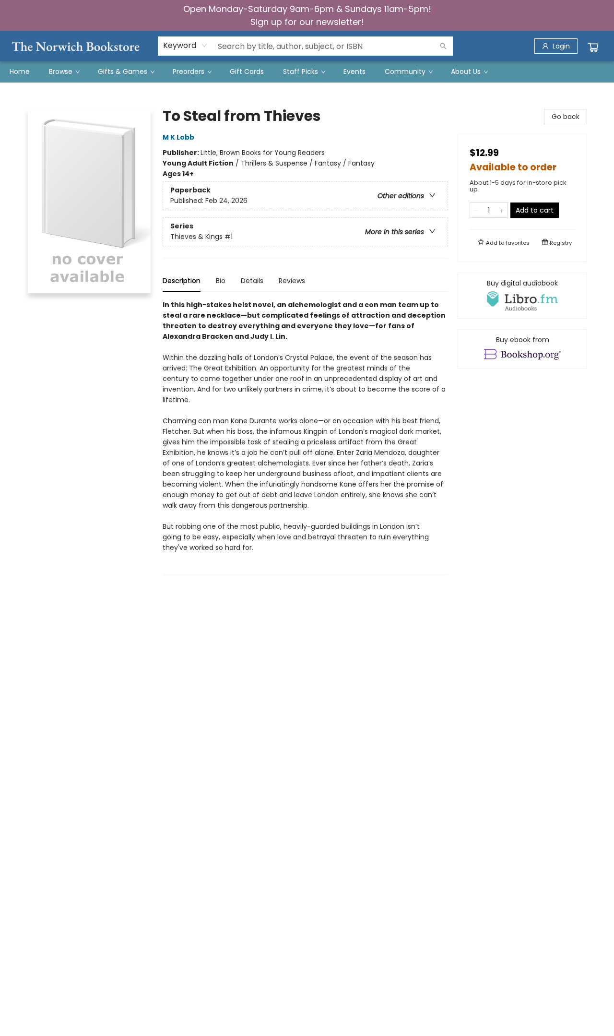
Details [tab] (252, 281)
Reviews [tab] (292, 281)
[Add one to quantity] (502, 210)
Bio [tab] (220, 281)
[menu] (307, 71)
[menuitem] (19, 71)
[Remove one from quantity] (476, 210)
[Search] (443, 46)
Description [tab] (182, 281)
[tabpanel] (305, 437)
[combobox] (185, 45)
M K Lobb (178, 137)
